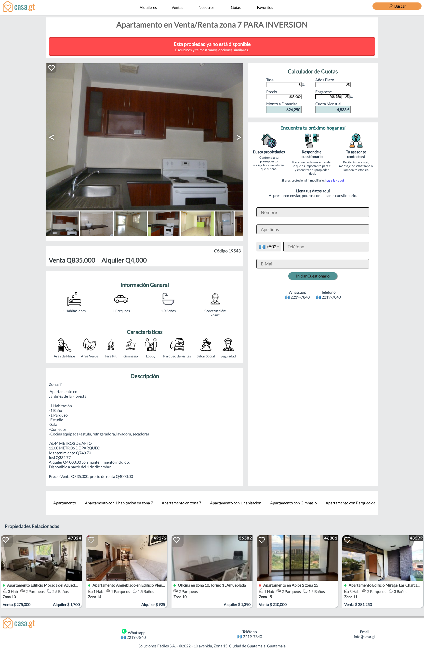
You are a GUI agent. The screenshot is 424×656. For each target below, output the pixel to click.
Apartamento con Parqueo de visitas (356, 502)
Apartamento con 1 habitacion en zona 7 (119, 502)
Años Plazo (324, 79)
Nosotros (206, 7)
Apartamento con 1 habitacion (235, 502)
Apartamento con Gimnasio (293, 502)
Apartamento (64, 502)
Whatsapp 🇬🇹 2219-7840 (133, 635)
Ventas (177, 7)
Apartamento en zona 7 (181, 502)
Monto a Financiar (283, 106)
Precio (271, 91)
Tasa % (285, 82)
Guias (236, 7)
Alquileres (148, 7)
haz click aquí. (334, 180)
